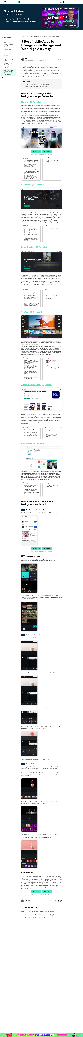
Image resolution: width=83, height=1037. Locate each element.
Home (22, 36)
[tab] (8, 37)
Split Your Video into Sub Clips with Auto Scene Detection (8, 44)
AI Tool (26, 36)
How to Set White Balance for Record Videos (8, 59)
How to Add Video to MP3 (8, 54)
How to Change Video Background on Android (36, 86)
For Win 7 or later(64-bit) (36, 154)
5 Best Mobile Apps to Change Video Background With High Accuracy (8, 72)
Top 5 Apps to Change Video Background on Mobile (37, 84)
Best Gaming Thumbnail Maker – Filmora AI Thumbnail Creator (37, 911)
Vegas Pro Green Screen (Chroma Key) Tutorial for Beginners (8, 65)
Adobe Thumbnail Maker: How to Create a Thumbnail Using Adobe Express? (41, 915)
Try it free (37, 151)
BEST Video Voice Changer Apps (8, 50)
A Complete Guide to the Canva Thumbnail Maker (34, 918)
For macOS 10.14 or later (47, 154)
